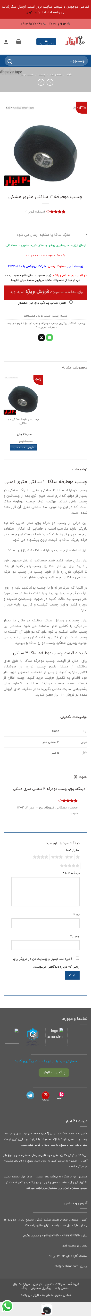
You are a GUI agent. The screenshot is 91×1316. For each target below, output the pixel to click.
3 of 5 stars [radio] (57, 857)
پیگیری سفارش (41, 1288)
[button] (46, 41)
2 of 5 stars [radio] (69, 857)
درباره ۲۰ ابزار (21, 1284)
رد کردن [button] (31, 12)
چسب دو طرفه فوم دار (26, 322)
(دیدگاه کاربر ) (35, 211)
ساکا (37, 327)
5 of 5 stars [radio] (70, 866)
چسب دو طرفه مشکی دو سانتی (23, 421)
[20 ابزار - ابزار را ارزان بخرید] (75, 41)
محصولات (56, 74)
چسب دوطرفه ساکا (40, 661)
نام (76, 914)
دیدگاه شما (71, 873)
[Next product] (50, 82)
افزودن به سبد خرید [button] (23, 447)
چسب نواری (26, 74)
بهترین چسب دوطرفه (54, 322)
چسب (41, 74)
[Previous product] (41, 82)
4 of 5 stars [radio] (41, 857)
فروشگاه (73, 1284)
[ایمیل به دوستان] (41, 337)
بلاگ (24, 1288)
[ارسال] (6, 61)
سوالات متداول (55, 1284)
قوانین (37, 1284)
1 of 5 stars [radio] (78, 857)
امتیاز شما (73, 850)
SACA (72, 322)
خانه (69, 74)
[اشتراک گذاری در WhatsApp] (49, 337)
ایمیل (75, 936)
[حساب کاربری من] (6, 41)
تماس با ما (61, 1288)
